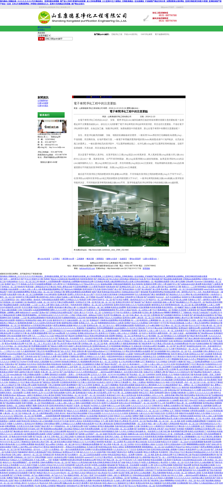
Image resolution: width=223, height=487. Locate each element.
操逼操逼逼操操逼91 (133, 356)
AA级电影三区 (21, 302)
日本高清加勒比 (179, 380)
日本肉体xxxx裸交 (149, 346)
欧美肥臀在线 (51, 351)
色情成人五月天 (27, 284)
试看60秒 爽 (81, 351)
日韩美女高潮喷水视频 (133, 349)
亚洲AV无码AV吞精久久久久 (125, 305)
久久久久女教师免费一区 (24, 341)
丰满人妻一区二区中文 (50, 372)
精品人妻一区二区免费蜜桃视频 (189, 403)
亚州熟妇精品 (208, 403)
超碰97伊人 (172, 284)
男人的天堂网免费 (94, 380)
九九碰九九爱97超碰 (122, 480)
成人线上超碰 (181, 300)
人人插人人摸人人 (155, 364)
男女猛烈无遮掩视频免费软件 (204, 455)
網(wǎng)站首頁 (44, 259)
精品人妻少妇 (131, 367)
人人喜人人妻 (43, 305)
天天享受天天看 (171, 413)
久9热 (19, 310)
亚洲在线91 (54, 349)
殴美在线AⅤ (17, 436)
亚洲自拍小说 (35, 421)
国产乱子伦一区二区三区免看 (131, 338)
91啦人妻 (91, 393)
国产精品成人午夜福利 (190, 405)
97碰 (30, 473)
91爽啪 (18, 315)
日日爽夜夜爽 (182, 483)
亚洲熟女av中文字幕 (71, 452)
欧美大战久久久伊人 (188, 359)
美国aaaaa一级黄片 (25, 395)
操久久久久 (84, 452)
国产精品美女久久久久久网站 (178, 294)
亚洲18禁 (55, 382)
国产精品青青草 (145, 343)
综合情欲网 (216, 442)
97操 (184, 439)
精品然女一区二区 (26, 478)
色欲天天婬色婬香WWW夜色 (94, 470)
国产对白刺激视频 (158, 351)
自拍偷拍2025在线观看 (17, 473)
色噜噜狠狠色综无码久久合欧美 (110, 323)
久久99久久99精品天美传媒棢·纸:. (133, 431)
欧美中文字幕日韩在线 (93, 486)
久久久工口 (117, 380)
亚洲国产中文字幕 (12, 390)
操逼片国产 (184, 400)
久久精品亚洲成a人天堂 (208, 483)
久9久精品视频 (166, 380)
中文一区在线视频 (195, 351)
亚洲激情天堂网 (150, 284)
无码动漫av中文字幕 (74, 486)
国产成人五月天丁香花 (66, 351)
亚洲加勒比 (155, 475)
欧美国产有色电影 (176, 429)
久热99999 (149, 374)
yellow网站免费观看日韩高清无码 (13, 429)
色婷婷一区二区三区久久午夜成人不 (117, 341)
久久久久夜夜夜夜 (192, 426)
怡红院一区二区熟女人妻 (141, 310)
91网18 (3, 354)
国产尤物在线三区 (101, 279)
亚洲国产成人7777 (12, 284)
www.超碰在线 (16, 374)
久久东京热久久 (119, 449)
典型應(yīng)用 (68, 259)
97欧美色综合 (180, 349)
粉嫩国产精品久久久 (172, 387)
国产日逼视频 (16, 387)
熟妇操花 (183, 408)
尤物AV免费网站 (46, 462)
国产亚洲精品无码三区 (125, 287)
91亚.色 (142, 279)
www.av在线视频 (73, 331)
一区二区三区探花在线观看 (89, 455)
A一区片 (9, 369)
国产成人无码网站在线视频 (87, 439)
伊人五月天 (60, 369)
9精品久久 (12, 323)
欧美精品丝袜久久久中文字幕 (206, 452)
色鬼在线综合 (40, 341)
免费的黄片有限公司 (118, 377)
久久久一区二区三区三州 (29, 281)
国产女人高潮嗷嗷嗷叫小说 (189, 436)
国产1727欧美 (16, 475)
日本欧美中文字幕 (95, 341)
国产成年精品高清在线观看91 (202, 315)
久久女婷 (145, 398)
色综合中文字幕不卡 (200, 457)
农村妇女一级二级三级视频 (99, 307)
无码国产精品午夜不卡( (43, 426)
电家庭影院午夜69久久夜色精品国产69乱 (34, 452)
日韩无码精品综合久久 (208, 424)
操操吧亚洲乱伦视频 (69, 323)
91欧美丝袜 (110, 287)
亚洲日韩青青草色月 (57, 405)
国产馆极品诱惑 (216, 343)
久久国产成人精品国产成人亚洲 (147, 289)
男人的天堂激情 (182, 369)
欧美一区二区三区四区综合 (45, 439)
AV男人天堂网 (170, 369)
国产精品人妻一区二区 (112, 460)
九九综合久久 (33, 483)
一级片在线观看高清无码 (74, 449)
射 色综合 (67, 478)
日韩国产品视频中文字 (55, 434)
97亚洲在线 (176, 460)
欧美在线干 (207, 372)
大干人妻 (104, 421)
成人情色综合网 (165, 455)
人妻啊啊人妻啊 (12, 312)
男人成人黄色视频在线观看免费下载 (206, 398)
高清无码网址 (189, 395)
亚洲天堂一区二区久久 (15, 470)
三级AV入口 (77, 478)
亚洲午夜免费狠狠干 (69, 385)
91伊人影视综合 (32, 398)
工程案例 (80, 259)
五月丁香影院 (175, 411)
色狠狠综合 (20, 320)
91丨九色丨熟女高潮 (202, 292)
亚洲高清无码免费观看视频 (124, 424)
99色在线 (120, 359)
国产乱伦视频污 (71, 455)
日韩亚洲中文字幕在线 (134, 297)
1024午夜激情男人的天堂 (10, 307)
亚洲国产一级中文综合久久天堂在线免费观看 (125, 470)
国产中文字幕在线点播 (209, 318)
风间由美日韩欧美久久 (70, 362)
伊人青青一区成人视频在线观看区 (202, 320)
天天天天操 (188, 462)
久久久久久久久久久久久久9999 (115, 413)
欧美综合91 (40, 354)
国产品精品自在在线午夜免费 (189, 284)
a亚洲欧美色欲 (146, 387)
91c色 (37, 486)
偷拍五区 (214, 292)
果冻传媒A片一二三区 (138, 364)
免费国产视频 (30, 405)
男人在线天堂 (129, 442)
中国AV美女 (9, 364)
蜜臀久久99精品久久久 (69, 300)
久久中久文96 (169, 364)
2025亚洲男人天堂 (104, 393)
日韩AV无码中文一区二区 (101, 300)
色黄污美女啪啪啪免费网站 (19, 292)
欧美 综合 (149, 483)
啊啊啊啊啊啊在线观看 (196, 444)
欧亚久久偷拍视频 (165, 478)
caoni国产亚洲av (38, 312)
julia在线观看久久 (121, 328)
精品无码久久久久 (160, 349)
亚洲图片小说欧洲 (28, 400)
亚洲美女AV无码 (143, 449)
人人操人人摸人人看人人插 (30, 289)
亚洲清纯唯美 (57, 411)
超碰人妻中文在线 (44, 320)
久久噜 (171, 349)
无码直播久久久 (146, 426)
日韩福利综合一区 (61, 426)
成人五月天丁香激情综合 (20, 442)
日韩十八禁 (161, 284)
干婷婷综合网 (138, 354)
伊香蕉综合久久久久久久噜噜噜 (61, 387)
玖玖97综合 (67, 467)
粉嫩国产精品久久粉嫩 (186, 307)
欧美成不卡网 (84, 300)
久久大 (92, 452)
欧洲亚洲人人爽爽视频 (149, 320)
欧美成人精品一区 (81, 297)
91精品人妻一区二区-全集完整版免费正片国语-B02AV (44, 413)
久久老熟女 (209, 367)
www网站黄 (60, 333)
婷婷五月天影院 (192, 447)
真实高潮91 (127, 380)
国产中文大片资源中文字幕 (32, 279)
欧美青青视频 (155, 307)
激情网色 (215, 338)
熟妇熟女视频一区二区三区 (157, 421)
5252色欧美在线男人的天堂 (136, 359)
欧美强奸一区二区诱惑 (114, 442)
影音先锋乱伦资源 (64, 442)
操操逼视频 (67, 400)
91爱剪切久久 (92, 310)
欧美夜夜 (14, 465)
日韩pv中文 (107, 380)
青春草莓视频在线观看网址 (70, 390)
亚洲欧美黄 (61, 294)
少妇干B (70, 310)
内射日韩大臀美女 (78, 416)
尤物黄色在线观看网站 (109, 320)
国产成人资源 (105, 444)
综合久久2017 (194, 325)
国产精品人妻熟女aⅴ (169, 416)
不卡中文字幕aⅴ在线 (153, 328)
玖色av (13, 367)
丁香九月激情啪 (53, 385)
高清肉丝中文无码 (105, 416)
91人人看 (163, 390)
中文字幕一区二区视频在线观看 (106, 331)
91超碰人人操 (67, 297)
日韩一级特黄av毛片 (184, 292)
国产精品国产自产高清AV (141, 302)
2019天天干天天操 (60, 421)
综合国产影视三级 (125, 473)
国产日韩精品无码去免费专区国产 (59, 312)
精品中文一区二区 (156, 300)
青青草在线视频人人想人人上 (148, 395)
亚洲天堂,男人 (206, 341)
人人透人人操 (22, 367)
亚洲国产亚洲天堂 (138, 331)
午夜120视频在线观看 (31, 374)
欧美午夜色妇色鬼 (7, 444)
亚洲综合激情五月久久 (58, 380)
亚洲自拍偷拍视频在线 (94, 436)
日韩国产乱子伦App (18, 362)
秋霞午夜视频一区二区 (31, 403)
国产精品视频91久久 (180, 302)
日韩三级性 (16, 455)
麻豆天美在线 (141, 442)
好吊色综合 (64, 349)
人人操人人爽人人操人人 (65, 403)
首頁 (88, 97)
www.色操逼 (122, 434)
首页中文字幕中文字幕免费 (117, 382)
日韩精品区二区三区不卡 (24, 457)
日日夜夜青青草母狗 (68, 382)
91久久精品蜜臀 (199, 470)
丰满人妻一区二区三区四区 (123, 444)
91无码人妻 (147, 312)
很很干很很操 (62, 356)
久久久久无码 (24, 465)
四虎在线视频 (58, 393)
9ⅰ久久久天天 (58, 465)
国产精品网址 (196, 372)
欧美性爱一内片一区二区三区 (187, 382)
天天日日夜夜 (27, 307)
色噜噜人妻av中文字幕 (183, 318)
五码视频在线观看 (164, 356)
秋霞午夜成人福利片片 (108, 439)
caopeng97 (89, 457)
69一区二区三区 (165, 320)
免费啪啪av (107, 486)
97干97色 (165, 323)
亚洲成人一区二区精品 (15, 405)
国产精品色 (201, 310)
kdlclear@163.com (87, 268)
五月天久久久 (95, 374)
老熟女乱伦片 (91, 473)
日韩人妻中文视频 (177, 281)
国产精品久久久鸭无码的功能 (80, 462)
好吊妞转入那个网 (35, 429)
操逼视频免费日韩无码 (89, 362)
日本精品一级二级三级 (65, 444)
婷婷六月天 (170, 382)
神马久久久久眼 (79, 325)
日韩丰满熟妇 (49, 424)
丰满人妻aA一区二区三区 (139, 315)
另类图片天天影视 (178, 310)
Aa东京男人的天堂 (82, 465)
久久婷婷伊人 (18, 424)
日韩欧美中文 (157, 405)
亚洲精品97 (94, 320)
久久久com (54, 473)
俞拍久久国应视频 (41, 362)
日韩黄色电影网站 (170, 328)
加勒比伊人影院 (194, 473)
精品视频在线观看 (162, 281)
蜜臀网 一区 (147, 439)
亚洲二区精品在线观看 (99, 369)
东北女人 (6, 465)
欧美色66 (4, 473)
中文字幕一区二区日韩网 (160, 367)
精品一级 (151, 424)
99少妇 (192, 343)
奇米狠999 (163, 452)
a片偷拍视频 (47, 421)
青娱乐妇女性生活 (17, 331)
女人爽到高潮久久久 (153, 385)
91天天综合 (31, 364)
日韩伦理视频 (40, 457)
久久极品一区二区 (135, 400)
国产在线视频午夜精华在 (171, 315)
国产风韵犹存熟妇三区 (66, 439)
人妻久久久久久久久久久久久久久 (62, 328)
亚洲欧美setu (157, 312)
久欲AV (76, 400)
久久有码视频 (120, 408)
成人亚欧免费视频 (198, 305)
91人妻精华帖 (144, 457)
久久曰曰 (159, 444)
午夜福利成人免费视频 (70, 281)
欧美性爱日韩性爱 (74, 460)
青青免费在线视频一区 (94, 429)
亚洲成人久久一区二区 (88, 323)
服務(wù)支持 (111, 259)
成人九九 (153, 478)
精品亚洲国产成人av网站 (45, 444)
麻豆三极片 (50, 408)
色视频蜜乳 (189, 429)
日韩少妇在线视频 (13, 336)
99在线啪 (96, 480)
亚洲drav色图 (96, 390)
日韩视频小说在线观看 (9, 289)
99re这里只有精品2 (197, 400)
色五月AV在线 (28, 354)
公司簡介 (56, 259)
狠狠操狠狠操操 (41, 349)
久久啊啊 (45, 374)
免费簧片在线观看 (135, 452)
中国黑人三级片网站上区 (22, 447)
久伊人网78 (57, 284)
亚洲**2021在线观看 (97, 475)
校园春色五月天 (149, 356)
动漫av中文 (148, 372)
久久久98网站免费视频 (24, 444)
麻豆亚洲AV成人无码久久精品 (48, 297)
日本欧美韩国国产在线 (163, 341)
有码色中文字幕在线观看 (25, 297)
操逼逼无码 (139, 385)
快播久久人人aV (113, 405)
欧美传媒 (29, 287)
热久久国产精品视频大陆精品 (208, 480)
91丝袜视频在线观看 (146, 377)
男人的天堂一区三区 (137, 421)
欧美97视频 (147, 349)
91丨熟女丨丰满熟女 (137, 382)
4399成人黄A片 (20, 483)
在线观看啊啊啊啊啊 (41, 310)
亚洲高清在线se (9, 395)
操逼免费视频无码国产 (199, 387)
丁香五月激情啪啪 (158, 473)
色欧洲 (42, 281)
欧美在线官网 (84, 374)
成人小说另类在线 (128, 395)
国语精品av (57, 452)
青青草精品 (211, 431)
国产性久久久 (130, 486)
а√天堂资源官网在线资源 (41, 325)
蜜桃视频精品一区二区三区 (153, 447)
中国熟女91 (27, 338)
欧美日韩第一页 (99, 338)
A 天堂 (183, 444)
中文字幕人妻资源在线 (103, 424)
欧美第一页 (166, 333)
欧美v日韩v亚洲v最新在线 (127, 457)
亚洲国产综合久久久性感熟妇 (110, 318)
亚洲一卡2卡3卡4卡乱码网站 (113, 374)
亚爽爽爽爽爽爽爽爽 (133, 447)
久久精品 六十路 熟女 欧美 (15, 411)
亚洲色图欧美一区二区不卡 (33, 359)
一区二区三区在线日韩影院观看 (190, 289)
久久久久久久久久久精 (204, 393)
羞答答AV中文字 (59, 320)
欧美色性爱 (42, 385)
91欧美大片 (155, 398)
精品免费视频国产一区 (22, 462)
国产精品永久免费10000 (57, 346)
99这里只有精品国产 (201, 312)
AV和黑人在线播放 (98, 465)
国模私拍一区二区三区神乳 (57, 354)
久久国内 (190, 393)
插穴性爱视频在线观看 (37, 346)
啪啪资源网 (136, 439)
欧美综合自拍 (46, 315)
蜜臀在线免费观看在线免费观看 (78, 292)
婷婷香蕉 (100, 442)
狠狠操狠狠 (65, 416)
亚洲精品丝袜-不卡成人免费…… (35, 460)
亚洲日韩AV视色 (43, 364)
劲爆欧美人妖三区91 (135, 434)
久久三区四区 (125, 416)
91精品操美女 (12, 281)
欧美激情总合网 (89, 460)
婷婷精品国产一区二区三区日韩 (144, 403)
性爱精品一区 (120, 478)
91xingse (159, 297)
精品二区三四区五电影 (65, 436)
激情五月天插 (182, 354)
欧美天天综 (159, 413)
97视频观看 (92, 354)
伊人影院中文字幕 (19, 333)
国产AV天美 (84, 369)
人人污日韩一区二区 (74, 359)
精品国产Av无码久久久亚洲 (95, 405)
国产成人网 (177, 346)
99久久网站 (193, 483)
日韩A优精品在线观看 (50, 300)
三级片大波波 (177, 333)
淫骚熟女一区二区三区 (92, 305)
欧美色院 (146, 460)
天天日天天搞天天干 (157, 359)
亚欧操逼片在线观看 (57, 374)
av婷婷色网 (210, 400)
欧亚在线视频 (156, 460)
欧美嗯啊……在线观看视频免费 (47, 416)
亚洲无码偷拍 (132, 307)
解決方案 (90, 259)
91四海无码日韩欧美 (165, 470)
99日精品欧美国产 (183, 364)
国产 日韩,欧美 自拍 (29, 356)
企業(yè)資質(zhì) (150, 259)
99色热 (176, 374)
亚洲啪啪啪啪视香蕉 (107, 310)
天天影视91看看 (89, 478)
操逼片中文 (117, 398)
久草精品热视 (173, 424)
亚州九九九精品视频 (202, 462)
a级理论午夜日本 (26, 372)
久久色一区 (204, 382)
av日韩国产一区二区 (93, 434)
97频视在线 (73, 356)
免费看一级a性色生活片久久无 (135, 300)
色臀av (24, 328)
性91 (33, 349)
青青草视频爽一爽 (140, 380)
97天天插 (96, 289)
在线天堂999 (207, 390)
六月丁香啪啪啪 (172, 359)
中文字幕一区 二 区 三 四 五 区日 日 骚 (40, 343)
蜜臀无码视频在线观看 (124, 325)
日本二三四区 (69, 315)
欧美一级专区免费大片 (113, 343)
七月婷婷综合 (106, 312)
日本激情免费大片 (196, 367)
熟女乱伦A (43, 483)
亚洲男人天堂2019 (75, 294)
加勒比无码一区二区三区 (143, 341)
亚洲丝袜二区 (8, 302)
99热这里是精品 (114, 455)
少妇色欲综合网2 (60, 457)
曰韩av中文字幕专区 (41, 447)
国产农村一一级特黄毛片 (10, 279)
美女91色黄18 (192, 356)
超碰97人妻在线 (74, 346)
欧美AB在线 (56, 364)
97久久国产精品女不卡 (109, 418)
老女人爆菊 (29, 439)
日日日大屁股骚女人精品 (145, 444)
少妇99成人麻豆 (197, 478)
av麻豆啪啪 (154, 325)
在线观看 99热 (31, 470)
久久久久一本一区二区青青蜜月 (171, 331)
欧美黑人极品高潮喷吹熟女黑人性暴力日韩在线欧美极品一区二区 (175, 418)
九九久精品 (76, 364)
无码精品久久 (13, 382)
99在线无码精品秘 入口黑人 (180, 323)
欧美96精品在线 (105, 447)
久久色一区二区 (141, 287)
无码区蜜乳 (27, 310)
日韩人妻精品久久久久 (212, 351)
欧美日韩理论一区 (169, 307)
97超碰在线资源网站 (67, 398)
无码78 (173, 354)
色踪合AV (136, 387)
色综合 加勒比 (118, 447)
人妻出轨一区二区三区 (145, 318)
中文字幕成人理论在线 (161, 343)
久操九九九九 (144, 413)
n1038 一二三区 (45, 331)
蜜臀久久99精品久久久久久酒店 (92, 356)
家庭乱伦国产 (185, 398)
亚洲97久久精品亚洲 (109, 403)
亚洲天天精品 (132, 467)
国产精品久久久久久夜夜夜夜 (75, 411)
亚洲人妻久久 (79, 312)
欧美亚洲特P (191, 449)
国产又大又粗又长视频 (132, 398)
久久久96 (4, 382)
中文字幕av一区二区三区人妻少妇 (174, 325)
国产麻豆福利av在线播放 (209, 331)
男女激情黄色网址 (156, 292)
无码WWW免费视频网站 (37, 328)
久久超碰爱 (174, 400)
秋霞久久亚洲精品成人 (150, 462)
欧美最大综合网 (17, 343)
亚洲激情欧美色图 (24, 323)
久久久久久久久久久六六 (141, 405)
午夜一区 (44, 380)
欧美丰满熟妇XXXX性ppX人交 (157, 434)
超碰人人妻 (167, 302)
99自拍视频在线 (47, 403)
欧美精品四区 (30, 320)
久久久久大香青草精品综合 (86, 372)
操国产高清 (96, 292)
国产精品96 (69, 336)
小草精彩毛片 (159, 426)
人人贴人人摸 (152, 331)
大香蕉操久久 (43, 367)
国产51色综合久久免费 (47, 356)
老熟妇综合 (133, 279)
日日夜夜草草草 (25, 480)
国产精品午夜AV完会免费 (197, 336)
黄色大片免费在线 (150, 452)
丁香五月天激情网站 (201, 323)
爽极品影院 (60, 486)
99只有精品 (161, 408)
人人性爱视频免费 (53, 281)
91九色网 (178, 470)
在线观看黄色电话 (117, 367)
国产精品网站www (205, 333)
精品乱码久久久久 (48, 369)
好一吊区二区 (190, 480)
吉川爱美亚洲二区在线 (106, 387)
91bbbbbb (32, 367)
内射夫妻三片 (80, 310)
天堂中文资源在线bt (172, 444)
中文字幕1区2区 (197, 364)
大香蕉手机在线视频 (41, 480)
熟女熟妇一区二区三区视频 (95, 467)
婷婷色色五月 (169, 300)
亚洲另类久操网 (128, 318)
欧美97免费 (27, 436)
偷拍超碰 (144, 292)
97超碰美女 (123, 418)
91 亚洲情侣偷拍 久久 (41, 377)
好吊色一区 (4, 331)
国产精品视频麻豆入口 (36, 408)
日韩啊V (88, 449)
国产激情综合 (44, 382)
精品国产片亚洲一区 (74, 405)
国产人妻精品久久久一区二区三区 (144, 411)
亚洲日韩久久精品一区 (114, 436)
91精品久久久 (15, 460)
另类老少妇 (165, 475)
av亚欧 (34, 385)
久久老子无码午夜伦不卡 (148, 467)
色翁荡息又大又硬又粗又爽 (159, 431)
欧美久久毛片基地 (202, 413)
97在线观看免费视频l (42, 284)
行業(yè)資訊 (106, 97)
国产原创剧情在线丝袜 (192, 346)
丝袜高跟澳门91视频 (191, 341)
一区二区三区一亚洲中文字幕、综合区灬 (203, 349)
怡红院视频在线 (9, 467)
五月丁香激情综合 (147, 362)
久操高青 (11, 421)
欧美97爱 (76, 343)
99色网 (196, 318)
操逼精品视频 (106, 284)
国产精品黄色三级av (156, 480)
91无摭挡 (18, 369)
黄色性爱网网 (202, 307)
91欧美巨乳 (16, 359)
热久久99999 (55, 362)
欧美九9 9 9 (166, 442)
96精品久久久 (78, 442)
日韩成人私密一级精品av (86, 315)
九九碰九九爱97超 (156, 287)
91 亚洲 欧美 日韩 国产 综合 (157, 429)
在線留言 (180, 7)
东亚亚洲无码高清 (214, 287)
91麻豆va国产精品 (53, 341)
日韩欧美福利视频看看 (122, 284)
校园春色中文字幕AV (126, 483)
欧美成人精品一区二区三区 (42, 292)
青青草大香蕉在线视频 (164, 318)
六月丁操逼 (137, 460)
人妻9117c (35, 369)
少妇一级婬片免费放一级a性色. (28, 300)
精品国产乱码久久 (107, 408)
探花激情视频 (43, 470)
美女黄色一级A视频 (169, 289)
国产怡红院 (37, 436)
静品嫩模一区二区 (165, 346)
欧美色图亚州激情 (213, 439)
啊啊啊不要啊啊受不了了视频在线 (178, 312)
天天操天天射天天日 (152, 416)
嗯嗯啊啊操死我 (170, 436)
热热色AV (21, 287)
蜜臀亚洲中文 (126, 475)
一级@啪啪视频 (190, 333)
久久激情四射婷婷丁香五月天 (33, 351)
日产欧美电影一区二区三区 (105, 400)
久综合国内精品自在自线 (192, 460)
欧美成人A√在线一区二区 (177, 473)
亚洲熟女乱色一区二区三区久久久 (101, 325)
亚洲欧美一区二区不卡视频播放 (106, 385)
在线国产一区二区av (180, 442)
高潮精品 (39, 424)
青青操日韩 (59, 455)
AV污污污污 (5, 442)
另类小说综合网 (55, 483)
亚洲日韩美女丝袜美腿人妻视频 (163, 449)
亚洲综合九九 (194, 354)
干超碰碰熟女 (90, 328)
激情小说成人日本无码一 (60, 305)
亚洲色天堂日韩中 (123, 302)
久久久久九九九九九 (182, 478)
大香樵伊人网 (159, 372)
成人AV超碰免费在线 (179, 343)
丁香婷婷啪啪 (125, 331)
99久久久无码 (176, 475)
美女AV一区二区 (66, 473)
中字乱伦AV (127, 460)
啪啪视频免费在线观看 (36, 434)
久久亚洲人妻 (54, 418)
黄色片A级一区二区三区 (20, 349)
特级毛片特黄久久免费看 (43, 307)
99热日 (117, 416)
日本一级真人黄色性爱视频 (28, 467)
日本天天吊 (137, 369)
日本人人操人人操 (209, 416)
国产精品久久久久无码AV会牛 (178, 372)
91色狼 (7, 452)
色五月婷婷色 (137, 284)
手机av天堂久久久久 (91, 284)
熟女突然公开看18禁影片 (10, 400)
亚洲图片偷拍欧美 (178, 393)
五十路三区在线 (203, 449)
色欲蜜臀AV (171, 403)
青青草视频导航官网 (179, 431)
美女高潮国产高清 (214, 380)
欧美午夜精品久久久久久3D (71, 470)
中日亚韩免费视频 (80, 287)
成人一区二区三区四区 (109, 362)
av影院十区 (201, 380)
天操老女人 (192, 300)
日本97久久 (160, 377)
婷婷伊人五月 (37, 393)
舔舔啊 (112, 336)
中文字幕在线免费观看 (24, 486)
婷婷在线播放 (205, 338)
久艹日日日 (131, 449)
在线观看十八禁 (146, 465)
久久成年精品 (118, 297)
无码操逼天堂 (48, 455)
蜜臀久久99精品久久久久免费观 (68, 424)
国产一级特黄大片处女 (207, 300)
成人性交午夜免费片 (81, 483)
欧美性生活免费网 (118, 307)
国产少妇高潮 (206, 354)
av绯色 (104, 455)
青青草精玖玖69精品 (91, 421)
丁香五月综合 (173, 452)
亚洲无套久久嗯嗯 (123, 387)
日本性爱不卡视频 (175, 362)
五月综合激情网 (59, 431)
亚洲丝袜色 (133, 413)
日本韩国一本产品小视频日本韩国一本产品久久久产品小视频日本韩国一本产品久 (55, 475)
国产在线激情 (149, 297)
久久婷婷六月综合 (45, 465)
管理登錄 (146, 268)
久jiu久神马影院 (50, 294)
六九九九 (209, 411)
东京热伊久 (100, 382)
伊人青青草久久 (101, 333)
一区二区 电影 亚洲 (177, 421)
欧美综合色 (86, 346)
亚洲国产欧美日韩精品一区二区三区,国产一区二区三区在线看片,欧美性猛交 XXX (87, 395)
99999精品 (201, 287)
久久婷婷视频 (90, 387)
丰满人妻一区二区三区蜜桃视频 (30, 294)
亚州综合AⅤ (29, 424)
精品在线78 (71, 431)
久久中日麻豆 (90, 442)
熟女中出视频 (154, 380)
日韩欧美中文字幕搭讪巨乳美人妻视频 (83, 408)
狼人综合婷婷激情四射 (200, 294)
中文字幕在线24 (178, 356)
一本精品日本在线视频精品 (75, 447)
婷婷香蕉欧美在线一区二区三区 (178, 305)
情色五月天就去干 (133, 462)
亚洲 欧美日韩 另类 (139, 480)
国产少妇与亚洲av (67, 372)
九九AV (80, 431)
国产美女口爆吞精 (192, 338)
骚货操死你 (25, 325)
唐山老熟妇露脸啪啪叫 (36, 318)
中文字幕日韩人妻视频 (210, 436)
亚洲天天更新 (61, 408)
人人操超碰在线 (162, 400)
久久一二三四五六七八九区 (43, 336)
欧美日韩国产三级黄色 (211, 284)
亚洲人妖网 (125, 405)
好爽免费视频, (10, 426)
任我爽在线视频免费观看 (196, 421)
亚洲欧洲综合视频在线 (172, 439)
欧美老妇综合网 (86, 281)
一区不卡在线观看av (172, 297)
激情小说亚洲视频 (83, 403)
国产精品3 (105, 364)
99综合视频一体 (40, 390)
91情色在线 (47, 431)
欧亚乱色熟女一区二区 (146, 486)
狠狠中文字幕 (149, 400)
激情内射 (185, 387)
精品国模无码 (73, 279)
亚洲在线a (172, 390)
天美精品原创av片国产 (130, 292)
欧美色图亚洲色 (75, 418)
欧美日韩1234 (202, 395)
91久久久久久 (73, 380)
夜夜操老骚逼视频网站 (51, 289)
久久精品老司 (81, 307)
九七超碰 (128, 354)
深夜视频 (6, 387)
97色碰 (34, 465)
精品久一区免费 (128, 455)
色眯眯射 (157, 483)
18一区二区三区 (6, 483)
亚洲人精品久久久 (109, 483)
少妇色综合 (214, 294)
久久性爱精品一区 (55, 449)
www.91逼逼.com (211, 289)
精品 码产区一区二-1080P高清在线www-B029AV (171, 457)
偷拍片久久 (7, 462)
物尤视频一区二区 (156, 336)
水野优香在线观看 (197, 411)
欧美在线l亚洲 (215, 457)
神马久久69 (101, 478)
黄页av (7, 343)
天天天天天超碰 (153, 442)
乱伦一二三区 (41, 449)
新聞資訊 (95, 97)
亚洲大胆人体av (37, 442)
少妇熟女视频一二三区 (28, 305)
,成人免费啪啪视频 (203, 467)
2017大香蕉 (177, 467)
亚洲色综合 (177, 341)
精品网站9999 (143, 367)
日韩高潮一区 (135, 333)
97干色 (116, 312)
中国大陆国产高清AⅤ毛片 (116, 452)
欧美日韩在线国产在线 (199, 369)
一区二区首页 (141, 424)
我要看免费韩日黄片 (15, 418)
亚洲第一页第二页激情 (211, 374)
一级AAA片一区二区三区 (32, 455)
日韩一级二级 (50, 442)
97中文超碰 (44, 467)
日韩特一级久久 (113, 475)
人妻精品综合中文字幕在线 (45, 287)
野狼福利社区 (202, 359)
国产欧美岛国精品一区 (26, 449)
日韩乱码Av (207, 297)
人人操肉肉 (153, 390)
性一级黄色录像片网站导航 (172, 395)
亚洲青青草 (191, 380)
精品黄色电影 (112, 338)
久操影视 (28, 377)
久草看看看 (191, 310)
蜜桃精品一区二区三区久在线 (177, 377)
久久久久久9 (58, 315)
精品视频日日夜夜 (207, 465)
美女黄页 (164, 462)
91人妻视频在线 (124, 439)
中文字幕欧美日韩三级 (182, 455)
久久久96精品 (161, 362)
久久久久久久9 (72, 369)
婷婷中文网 (26, 336)
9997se (51, 333)
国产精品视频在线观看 (12, 403)
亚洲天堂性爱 (150, 354)
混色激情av (215, 323)
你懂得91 (86, 390)
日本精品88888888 (126, 294)
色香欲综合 (4, 460)
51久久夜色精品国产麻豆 (145, 294)
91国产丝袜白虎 (212, 444)
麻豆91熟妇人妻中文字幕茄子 (39, 411)
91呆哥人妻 (70, 393)
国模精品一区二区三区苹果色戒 (128, 336)
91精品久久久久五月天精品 (61, 480)
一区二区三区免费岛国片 (99, 377)
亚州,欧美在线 (95, 483)
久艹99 (162, 467)
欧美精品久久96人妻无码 (44, 395)
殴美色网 (207, 442)
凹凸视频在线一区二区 (119, 315)
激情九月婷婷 (149, 338)
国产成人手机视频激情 (164, 338)
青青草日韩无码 (129, 390)
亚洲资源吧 (158, 393)
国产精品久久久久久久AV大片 (74, 341)
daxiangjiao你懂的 (14, 354)
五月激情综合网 (76, 426)
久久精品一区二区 (176, 462)
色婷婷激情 (66, 364)
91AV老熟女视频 (169, 483)
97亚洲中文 (58, 478)
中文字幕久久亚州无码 (86, 382)
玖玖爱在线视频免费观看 (102, 449)
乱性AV (14, 452)
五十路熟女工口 (196, 377)
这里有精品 (123, 279)
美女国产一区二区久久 (119, 364)
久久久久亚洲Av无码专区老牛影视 (47, 323)
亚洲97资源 (113, 421)
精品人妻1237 (189, 467)
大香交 (218, 426)
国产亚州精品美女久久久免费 (189, 390)
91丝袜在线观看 (143, 305)
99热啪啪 (185, 411)
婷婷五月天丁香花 (146, 393)
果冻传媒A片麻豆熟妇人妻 (65, 307)
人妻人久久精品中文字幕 (10, 385)
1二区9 (70, 367)
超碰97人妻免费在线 (58, 367)
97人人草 (161, 403)
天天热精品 (98, 281)
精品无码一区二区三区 (189, 424)
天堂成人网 (25, 385)
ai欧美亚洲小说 (20, 434)
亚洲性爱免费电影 (202, 362)
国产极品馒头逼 (16, 431)
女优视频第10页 (86, 400)
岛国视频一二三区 (19, 318)
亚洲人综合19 (124, 403)
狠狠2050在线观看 (186, 413)
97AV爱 (30, 362)
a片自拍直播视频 (196, 442)
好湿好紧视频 (143, 307)
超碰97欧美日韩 (22, 421)
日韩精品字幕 (59, 292)
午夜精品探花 (193, 408)
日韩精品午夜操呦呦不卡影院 (120, 369)
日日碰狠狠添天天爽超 (91, 364)
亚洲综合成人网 (33, 380)
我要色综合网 (194, 328)
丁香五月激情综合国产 (43, 478)
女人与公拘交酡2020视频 (129, 362)
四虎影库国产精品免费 (182, 465)
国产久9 (64, 418)
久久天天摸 (47, 393)
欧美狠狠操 (115, 346)
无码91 (153, 408)
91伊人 (145, 333)
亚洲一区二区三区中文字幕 (85, 367)
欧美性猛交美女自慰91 (111, 292)
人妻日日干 (204, 408)
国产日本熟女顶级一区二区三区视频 (118, 429)
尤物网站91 (132, 377)
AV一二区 (135, 320)
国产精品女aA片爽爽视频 (71, 289)
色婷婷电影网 (91, 318)
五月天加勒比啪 (103, 367)
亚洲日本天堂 (42, 405)
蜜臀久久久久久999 (58, 310)
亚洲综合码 (140, 483)
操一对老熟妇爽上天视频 (181, 434)
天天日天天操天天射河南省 (106, 294)
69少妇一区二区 (14, 338)
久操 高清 (167, 460)
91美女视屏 (11, 294)
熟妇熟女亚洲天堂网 (214, 302)
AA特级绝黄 (69, 465)
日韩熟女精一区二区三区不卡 (12, 377)
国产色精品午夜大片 (41, 473)
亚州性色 (195, 465)
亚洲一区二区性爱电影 (77, 354)
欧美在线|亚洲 (87, 424)
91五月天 (27, 387)
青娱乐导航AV (43, 418)
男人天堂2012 (30, 418)
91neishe (198, 281)
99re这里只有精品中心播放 (111, 349)
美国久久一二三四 (189, 287)
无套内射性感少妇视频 (124, 426)
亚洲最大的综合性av (86, 333)
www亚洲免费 (214, 307)
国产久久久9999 (85, 385)
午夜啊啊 (62, 460)
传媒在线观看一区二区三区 (78, 320)
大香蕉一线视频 (31, 331)
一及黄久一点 (72, 374)
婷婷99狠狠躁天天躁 (109, 431)
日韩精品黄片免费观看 (116, 467)
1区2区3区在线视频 (212, 377)
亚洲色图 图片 (81, 393)
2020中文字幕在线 (137, 328)
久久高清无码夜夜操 (90, 418)
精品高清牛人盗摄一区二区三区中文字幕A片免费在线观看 (51, 302)
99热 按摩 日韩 (143, 408)
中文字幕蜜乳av (191, 331)
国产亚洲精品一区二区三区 (138, 478)
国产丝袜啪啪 (139, 429)
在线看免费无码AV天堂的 (210, 328)
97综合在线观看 (94, 413)
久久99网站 (164, 411)
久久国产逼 (79, 387)
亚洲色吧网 (11, 408)
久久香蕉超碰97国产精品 (98, 411)
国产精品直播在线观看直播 (171, 279)
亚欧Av (167, 393)
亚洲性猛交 (183, 328)
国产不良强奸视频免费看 (113, 390)
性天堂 (106, 315)
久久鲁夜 (27, 393)
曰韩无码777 (150, 470)
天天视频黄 (69, 434)
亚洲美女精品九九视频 (82, 480)
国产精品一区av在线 (107, 359)
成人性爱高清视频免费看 (37, 333)
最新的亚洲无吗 (56, 447)
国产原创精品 (20, 364)
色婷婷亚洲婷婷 (86, 279)
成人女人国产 (88, 294)
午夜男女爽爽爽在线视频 (62, 325)
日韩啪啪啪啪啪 (71, 377)
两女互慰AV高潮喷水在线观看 (138, 351)
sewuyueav (214, 369)
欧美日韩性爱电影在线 (99, 336)
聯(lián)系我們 (135, 259)
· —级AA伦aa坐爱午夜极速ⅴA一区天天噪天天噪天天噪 (120, 372)
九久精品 (73, 349)
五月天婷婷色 (196, 434)
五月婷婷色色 (107, 305)
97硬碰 (92, 297)
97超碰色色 (211, 421)
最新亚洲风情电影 (130, 343)
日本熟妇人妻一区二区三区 (92, 343)
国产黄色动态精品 (126, 289)
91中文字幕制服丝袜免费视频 (87, 444)
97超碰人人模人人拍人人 (119, 333)
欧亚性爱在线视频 (127, 385)
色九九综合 (113, 279)
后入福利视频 (205, 405)
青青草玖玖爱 (122, 400)
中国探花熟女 (78, 467)
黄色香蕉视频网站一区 (31, 315)
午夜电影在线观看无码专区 (190, 416)
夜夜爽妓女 (125, 346)
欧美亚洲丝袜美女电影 (169, 398)
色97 (152, 413)
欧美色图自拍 (118, 354)
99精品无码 (59, 336)
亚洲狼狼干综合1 (82, 336)
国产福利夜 (79, 434)
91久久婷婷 (112, 473)
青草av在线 (83, 377)
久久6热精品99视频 (40, 387)
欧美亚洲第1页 (107, 480)
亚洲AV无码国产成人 (109, 289)
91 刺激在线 (136, 346)
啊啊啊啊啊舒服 (163, 354)
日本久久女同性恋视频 (163, 465)
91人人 (145, 336)
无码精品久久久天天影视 (153, 369)
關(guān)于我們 (167, 7)
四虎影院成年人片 (142, 325)
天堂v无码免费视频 (211, 434)
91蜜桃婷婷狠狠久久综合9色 (73, 318)
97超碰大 (181, 449)
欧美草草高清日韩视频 (154, 436)
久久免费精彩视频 (180, 320)
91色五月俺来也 (57, 377)
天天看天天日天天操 (25, 426)
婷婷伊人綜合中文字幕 (33, 431)
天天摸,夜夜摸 (207, 473)
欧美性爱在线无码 (53, 318)
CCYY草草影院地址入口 (72, 284)
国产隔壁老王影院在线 (138, 418)
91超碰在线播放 (202, 343)
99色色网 (26, 369)
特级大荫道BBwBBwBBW (119, 411)
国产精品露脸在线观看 (9, 305)
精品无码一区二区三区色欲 (89, 349)
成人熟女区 (102, 473)
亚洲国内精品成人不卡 (101, 346)
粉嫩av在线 (67, 483)
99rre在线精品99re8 (92, 431)
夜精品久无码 (78, 429)
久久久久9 (4, 346)
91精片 (100, 315)
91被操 (71, 457)
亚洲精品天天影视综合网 (205, 429)
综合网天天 (215, 312)
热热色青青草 (76, 305)
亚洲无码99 (87, 289)
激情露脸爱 (160, 294)
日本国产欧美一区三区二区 (14, 398)
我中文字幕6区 (216, 382)
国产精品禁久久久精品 (196, 439)
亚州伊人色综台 (75, 421)
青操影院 (80, 328)
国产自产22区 (142, 390)
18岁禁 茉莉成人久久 (163, 374)
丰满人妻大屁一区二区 (210, 325)
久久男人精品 (161, 424)
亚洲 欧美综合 (55, 467)
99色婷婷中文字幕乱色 (175, 426)
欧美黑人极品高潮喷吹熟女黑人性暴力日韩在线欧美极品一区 (129, 281)
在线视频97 (179, 338)
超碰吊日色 (54, 470)
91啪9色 (138, 455)
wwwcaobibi (158, 387)
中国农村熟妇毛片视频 (48, 398)
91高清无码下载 (186, 374)
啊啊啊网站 (169, 480)
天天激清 (185, 315)
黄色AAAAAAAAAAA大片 (134, 436)
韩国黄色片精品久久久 (156, 382)
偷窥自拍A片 (25, 312)
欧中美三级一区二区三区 (105, 302)
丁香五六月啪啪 (26, 390)
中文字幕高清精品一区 (161, 310)
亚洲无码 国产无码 (212, 478)
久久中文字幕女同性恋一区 (105, 457)
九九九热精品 (71, 333)
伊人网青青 (123, 421)
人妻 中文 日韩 (49, 436)
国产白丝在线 (53, 390)
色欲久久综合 (79, 473)
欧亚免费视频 (124, 320)
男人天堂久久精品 (123, 310)
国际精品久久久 (59, 331)
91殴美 (37, 372)
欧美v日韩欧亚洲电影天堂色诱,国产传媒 (109, 462)
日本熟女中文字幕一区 (85, 302)
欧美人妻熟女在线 (64, 287)
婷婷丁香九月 (118, 486)
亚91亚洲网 (157, 439)
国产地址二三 (188, 362)
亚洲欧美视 (136, 312)
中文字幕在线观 (152, 279)
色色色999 (79, 457)
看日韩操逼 (21, 408)
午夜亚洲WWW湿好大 (115, 356)
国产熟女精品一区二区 (135, 374)
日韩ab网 (190, 281)
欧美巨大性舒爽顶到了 (197, 431)
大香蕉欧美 (155, 315)
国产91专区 (117, 300)
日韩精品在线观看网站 (192, 279)
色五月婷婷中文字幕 (172, 287)
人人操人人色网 (213, 305)
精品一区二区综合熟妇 (18, 346)
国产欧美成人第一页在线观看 (67, 338)
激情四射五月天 (157, 305)
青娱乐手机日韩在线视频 (77, 413)
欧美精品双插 (169, 292)
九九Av (169, 467)
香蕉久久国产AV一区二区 (55, 359)
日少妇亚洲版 (91, 416)
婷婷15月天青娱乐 (104, 398)
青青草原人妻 (86, 331)
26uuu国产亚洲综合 (104, 297)
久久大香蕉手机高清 (96, 287)
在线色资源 (157, 302)
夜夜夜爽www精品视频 (53, 429)
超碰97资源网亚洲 (91, 359)
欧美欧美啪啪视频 (206, 356)
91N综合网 (179, 480)
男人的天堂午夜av (64, 343)
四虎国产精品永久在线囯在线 (55, 279)
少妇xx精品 (67, 429)
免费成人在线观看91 (172, 405)
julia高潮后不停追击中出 (175, 447)
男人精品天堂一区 (197, 302)
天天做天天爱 (92, 447)
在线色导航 (100, 452)
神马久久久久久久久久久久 (43, 338)
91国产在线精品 (89, 426)
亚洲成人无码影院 (48, 486)
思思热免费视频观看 (105, 328)
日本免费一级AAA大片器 (86, 398)
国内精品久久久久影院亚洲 (175, 336)
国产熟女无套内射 (214, 470)
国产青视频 (53, 460)
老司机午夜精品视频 (105, 426)
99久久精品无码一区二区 (176, 351)
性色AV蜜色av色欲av (95, 351)
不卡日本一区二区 (93, 312)
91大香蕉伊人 (125, 312)
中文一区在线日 (86, 338)
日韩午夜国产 (154, 323)
